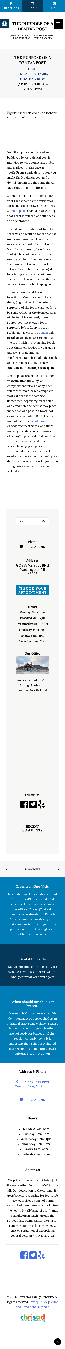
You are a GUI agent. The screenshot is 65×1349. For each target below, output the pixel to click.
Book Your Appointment (32, 590)
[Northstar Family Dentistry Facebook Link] (24, 806)
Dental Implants (32, 959)
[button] (44, 521)
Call (54, 8)
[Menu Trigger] (58, 24)
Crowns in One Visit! (32, 886)
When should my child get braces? (32, 1004)
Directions (10, 8)
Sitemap (43, 1307)
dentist (43, 333)
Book (32, 8)
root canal (39, 421)
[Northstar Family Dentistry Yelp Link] (41, 806)
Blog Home (32, 869)
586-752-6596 (34, 547)
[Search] (32, 521)
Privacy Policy (38, 1302)
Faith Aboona (44, 38)
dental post (17, 211)
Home (32, 69)
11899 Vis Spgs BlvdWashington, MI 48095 (33, 569)
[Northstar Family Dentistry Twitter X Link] (33, 806)
